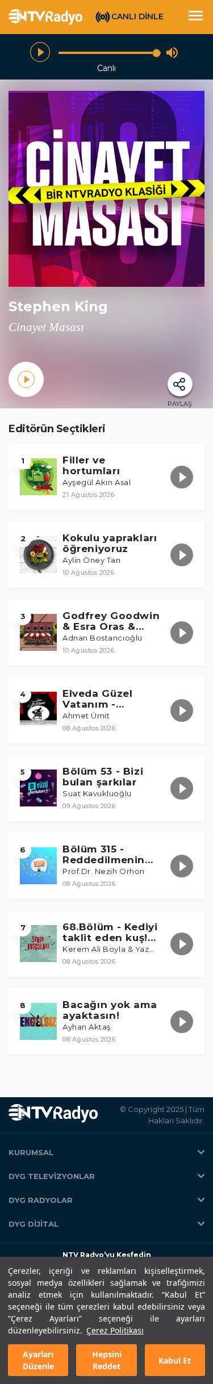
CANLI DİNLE (137, 16)
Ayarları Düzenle (38, 1360)
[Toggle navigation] (195, 17)
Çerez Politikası (115, 1330)
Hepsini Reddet (107, 1360)
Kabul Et (174, 1360)
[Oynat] (40, 52)
